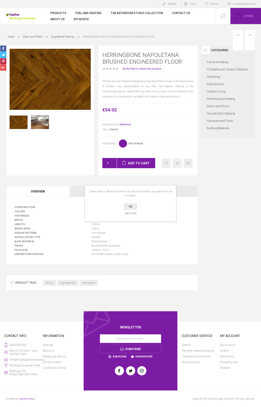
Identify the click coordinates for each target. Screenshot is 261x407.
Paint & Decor (215, 84)
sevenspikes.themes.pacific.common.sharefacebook (3, 49)
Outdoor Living (216, 91)
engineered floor (68, 282)
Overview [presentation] (38, 191)
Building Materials (218, 128)
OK (130, 206)
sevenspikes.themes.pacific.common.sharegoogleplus (3, 67)
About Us (48, 350)
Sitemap (48, 345)
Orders (224, 350)
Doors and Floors (218, 106)
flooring (49, 282)
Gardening (213, 76)
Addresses (227, 356)
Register (172, 3)
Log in (193, 3)
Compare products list (244, 3)
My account (227, 345)
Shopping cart (229, 362)
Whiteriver (125, 124)
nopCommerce (26, 398)
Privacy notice (52, 362)
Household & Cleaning (221, 113)
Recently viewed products (198, 350)
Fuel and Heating (217, 62)
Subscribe (119, 356)
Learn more (130, 212)
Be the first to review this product (142, 68)
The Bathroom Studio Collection (227, 69)
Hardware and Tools (220, 120)
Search (186, 345)
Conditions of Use (54, 367)
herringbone (88, 282)
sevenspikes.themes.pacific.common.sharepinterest (3, 61)
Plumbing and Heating (221, 98)
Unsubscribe (144, 356)
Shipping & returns (54, 356)
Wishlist (225, 367)
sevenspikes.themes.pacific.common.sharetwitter (3, 55)
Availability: (109, 143)
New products (191, 362)
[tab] (38, 191)
